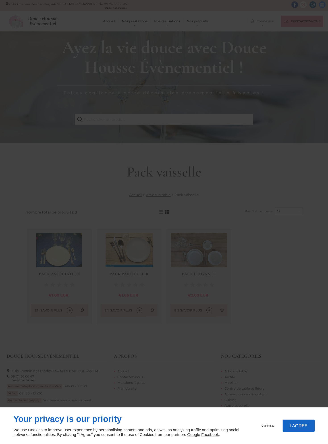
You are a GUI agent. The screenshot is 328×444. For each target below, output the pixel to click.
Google (193, 434)
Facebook (210, 434)
